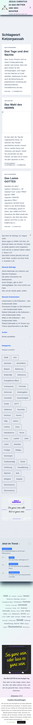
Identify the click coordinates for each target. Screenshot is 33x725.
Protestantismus (13, 564)
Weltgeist (7, 479)
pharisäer (17, 444)
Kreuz (6, 438)
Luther (6, 444)
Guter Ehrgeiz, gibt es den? (12, 282)
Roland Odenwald (8, 312)
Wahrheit (7, 473)
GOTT (16, 404)
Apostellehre (21, 363)
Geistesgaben (22, 392)
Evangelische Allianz (11, 381)
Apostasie (7, 363)
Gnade (6, 404)
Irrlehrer (7, 427)
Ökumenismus (9, 485)
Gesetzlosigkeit (22, 398)
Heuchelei (21, 409)
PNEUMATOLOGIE (14, 572)
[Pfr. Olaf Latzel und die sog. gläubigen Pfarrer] (4, 566)
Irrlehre (15, 421)
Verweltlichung (22, 467)
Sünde (22, 462)
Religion (18, 450)
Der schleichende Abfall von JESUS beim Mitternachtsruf (13, 552)
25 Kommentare (21, 165)
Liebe (26, 438)
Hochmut (7, 415)
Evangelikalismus (7, 549)
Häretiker (11, 557)
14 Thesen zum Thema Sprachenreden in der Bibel (19, 576)
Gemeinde (8, 398)
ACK (15, 357)
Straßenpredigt (9, 462)
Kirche (21, 433)
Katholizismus (9, 433)
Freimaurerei (8, 386)
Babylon (7, 369)
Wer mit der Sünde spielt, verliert (14, 291)
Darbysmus (21, 375)
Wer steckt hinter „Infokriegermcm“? (19, 559)
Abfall (6, 357)
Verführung (8, 467)
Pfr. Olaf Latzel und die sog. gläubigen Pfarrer (19, 567)
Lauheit (16, 438)
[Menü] (30, 7)
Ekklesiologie (8, 100)
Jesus (17, 427)
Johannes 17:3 (16, 696)
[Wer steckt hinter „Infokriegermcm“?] (4, 558)
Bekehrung (19, 369)
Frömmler (22, 386)
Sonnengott (8, 456)
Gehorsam (8, 392)
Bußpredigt (8, 375)
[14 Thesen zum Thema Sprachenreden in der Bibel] (4, 574)
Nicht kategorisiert (10, 47)
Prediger (7, 450)
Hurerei (18, 415)
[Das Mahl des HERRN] (16, 122)
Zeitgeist (19, 479)
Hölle (6, 421)
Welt (17, 473)
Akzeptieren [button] (21, 722)
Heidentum (8, 409)
